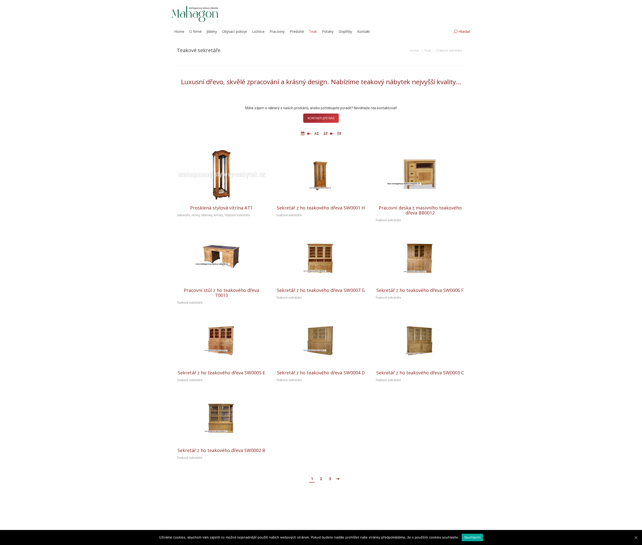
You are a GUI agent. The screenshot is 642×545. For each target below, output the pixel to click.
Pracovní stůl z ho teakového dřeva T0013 (221, 293)
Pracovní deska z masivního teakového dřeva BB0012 (420, 210)
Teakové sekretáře (237, 215)
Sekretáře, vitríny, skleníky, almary (200, 215)
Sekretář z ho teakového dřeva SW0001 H (321, 207)
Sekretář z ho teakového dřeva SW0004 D (321, 372)
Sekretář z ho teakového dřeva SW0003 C (420, 372)
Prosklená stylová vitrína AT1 (221, 207)
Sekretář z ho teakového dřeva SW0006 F (420, 290)
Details (221, 174)
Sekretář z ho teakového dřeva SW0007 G (321, 290)
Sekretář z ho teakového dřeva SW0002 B (221, 450)
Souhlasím (472, 537)
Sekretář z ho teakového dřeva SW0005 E (221, 372)
